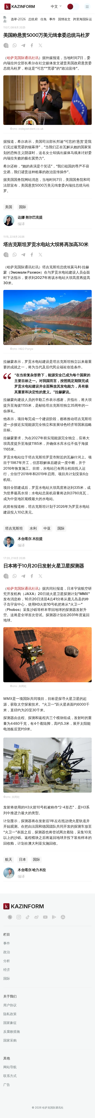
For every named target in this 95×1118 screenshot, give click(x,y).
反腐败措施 (11, 1031)
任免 (43, 19)
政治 (6, 952)
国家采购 (10, 1040)
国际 (22, 207)
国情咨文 (64, 19)
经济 (6, 970)
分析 (6, 961)
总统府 (33, 19)
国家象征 (10, 1023)
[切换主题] (73, 6)
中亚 (47, 528)
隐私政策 (10, 1014)
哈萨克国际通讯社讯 (23, 58)
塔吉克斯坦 (14, 528)
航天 (8, 859)
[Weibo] (36, 917)
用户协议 (10, 1005)
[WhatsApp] (14, 45)
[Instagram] (6, 45)
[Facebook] (31, 45)
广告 (6, 1085)
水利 (33, 528)
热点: (5, 19)
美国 (8, 207)
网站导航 (10, 1067)
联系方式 (10, 1076)
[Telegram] (23, 45)
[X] (40, 45)
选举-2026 (18, 19)
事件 (52, 19)
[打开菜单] (87, 6)
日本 (22, 859)
